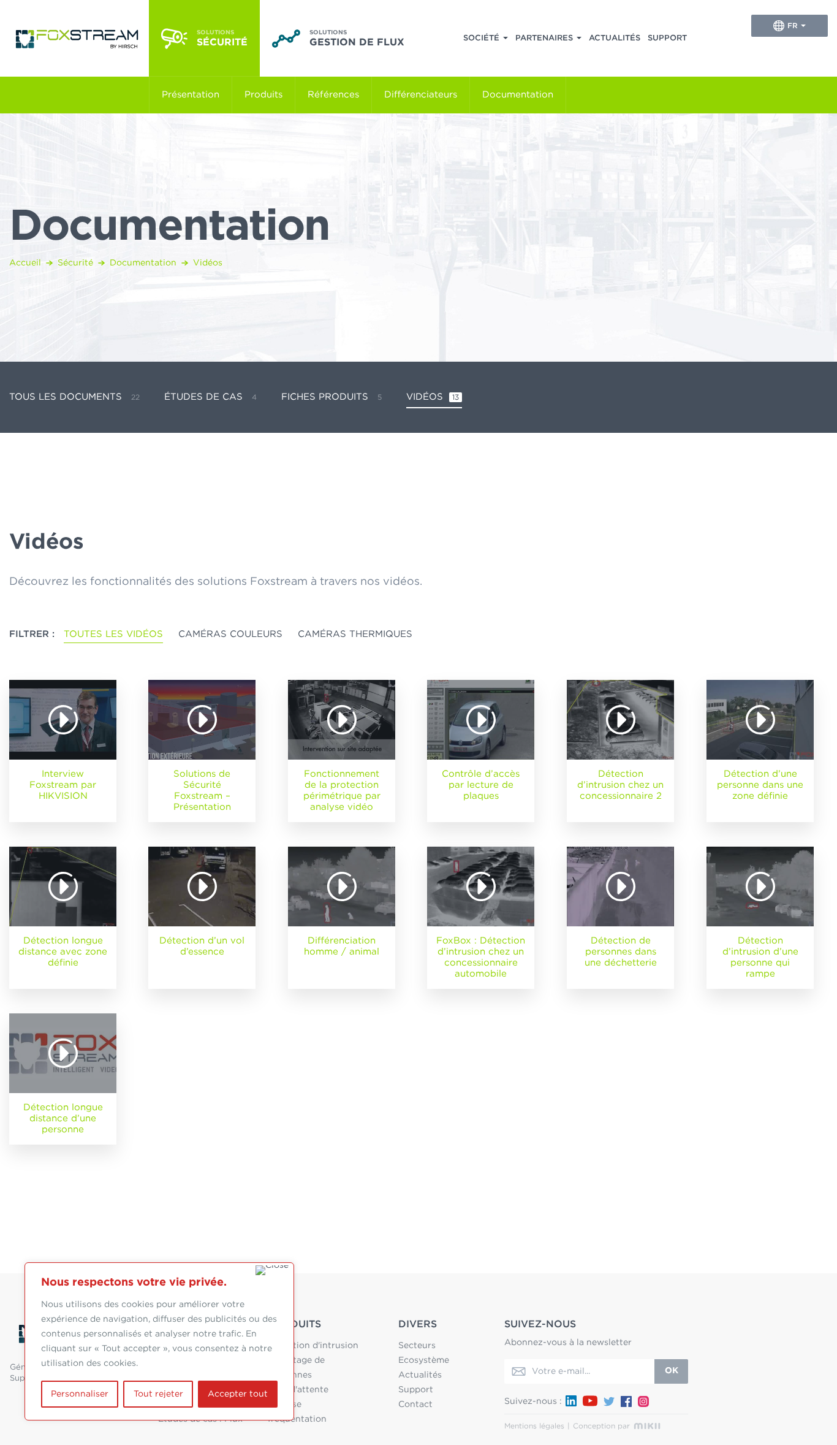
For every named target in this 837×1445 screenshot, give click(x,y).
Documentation (517, 94)
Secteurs (417, 1345)
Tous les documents (74, 397)
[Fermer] (272, 1270)
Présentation (190, 94)
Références (333, 94)
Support (667, 38)
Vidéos (432, 397)
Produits (263, 94)
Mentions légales (534, 1426)
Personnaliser (79, 1394)
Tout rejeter (158, 1394)
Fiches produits (331, 397)
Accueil (25, 263)
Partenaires (544, 38)
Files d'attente (298, 1390)
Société (481, 38)
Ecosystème (423, 1360)
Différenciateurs (420, 94)
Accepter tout (238, 1394)
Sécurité (75, 263)
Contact (415, 1404)
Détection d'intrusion (313, 1345)
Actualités (614, 38)
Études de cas (210, 397)
